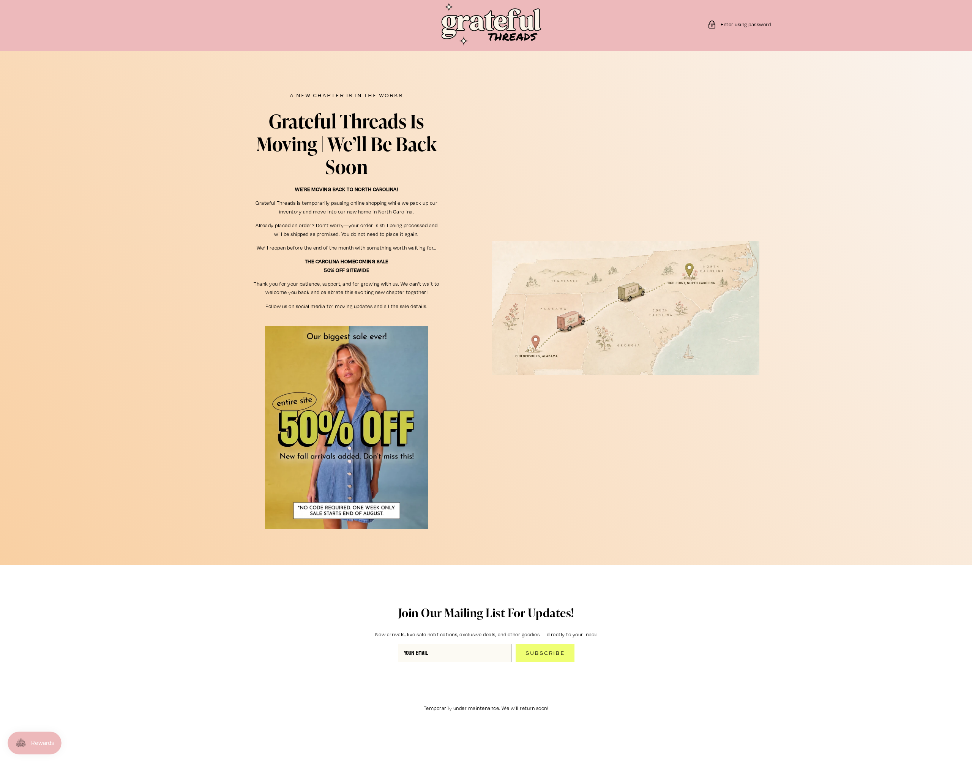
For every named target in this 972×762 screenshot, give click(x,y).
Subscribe (545, 653)
